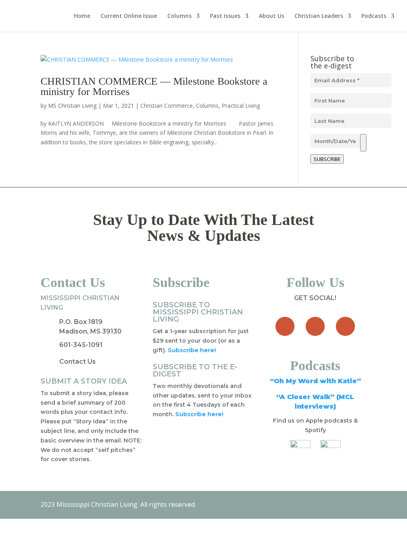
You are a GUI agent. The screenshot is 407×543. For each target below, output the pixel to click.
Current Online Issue (129, 16)
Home (82, 16)
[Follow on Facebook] (285, 326)
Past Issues (225, 16)
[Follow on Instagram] (345, 326)
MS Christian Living (72, 105)
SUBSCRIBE (327, 159)
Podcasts (373, 16)
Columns (179, 16)
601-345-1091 (81, 345)
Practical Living (241, 105)
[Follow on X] (315, 326)
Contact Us (77, 361)
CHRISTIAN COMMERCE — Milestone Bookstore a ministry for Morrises (154, 86)
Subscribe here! (199, 414)
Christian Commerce (166, 105)
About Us (271, 16)
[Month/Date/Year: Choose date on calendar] (363, 142)
